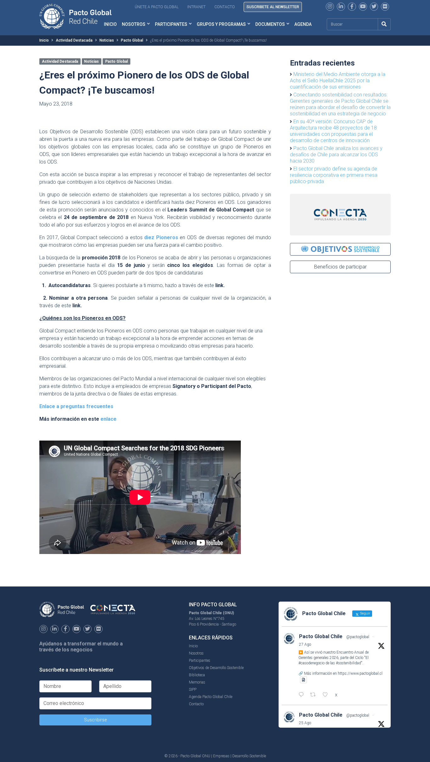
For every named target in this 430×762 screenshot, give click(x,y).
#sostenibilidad (348, 663)
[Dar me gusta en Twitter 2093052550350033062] (327, 695)
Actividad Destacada (74, 40)
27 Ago (305, 644)
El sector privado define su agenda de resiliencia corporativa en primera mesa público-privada (333, 175)
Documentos (270, 24)
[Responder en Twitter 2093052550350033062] (302, 695)
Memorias (197, 682)
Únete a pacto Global (156, 7)
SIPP (192, 689)
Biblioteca (197, 675)
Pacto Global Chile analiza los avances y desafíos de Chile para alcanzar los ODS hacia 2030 (336, 154)
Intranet (196, 7)
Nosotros (133, 24)
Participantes (171, 24)
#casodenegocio (311, 663)
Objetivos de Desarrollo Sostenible (216, 668)
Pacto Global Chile (320, 636)
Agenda (303, 24)
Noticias (106, 40)
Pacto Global (132, 40)
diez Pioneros (161, 237)
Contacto (224, 7)
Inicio (44, 40)
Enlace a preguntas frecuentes (76, 406)
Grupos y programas (221, 24)
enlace (108, 419)
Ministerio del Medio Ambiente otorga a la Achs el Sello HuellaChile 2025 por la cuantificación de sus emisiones (337, 80)
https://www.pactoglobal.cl (360, 673)
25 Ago (305, 723)
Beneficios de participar (340, 267)
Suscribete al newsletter (272, 7)
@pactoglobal (357, 637)
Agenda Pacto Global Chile (210, 697)
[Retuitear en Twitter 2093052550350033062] (314, 695)
